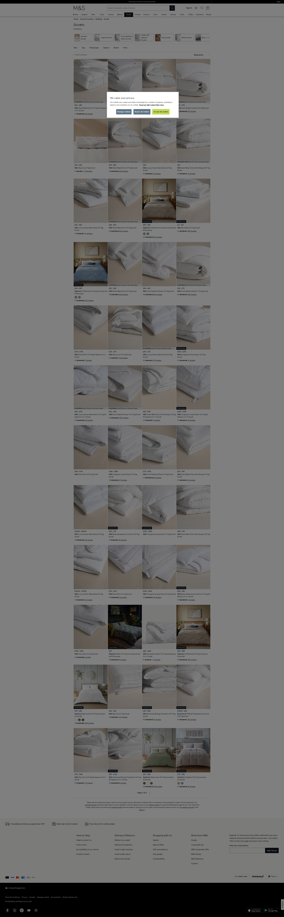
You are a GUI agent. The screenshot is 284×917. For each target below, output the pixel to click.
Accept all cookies (160, 112)
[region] (143, 105)
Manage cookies (123, 112)
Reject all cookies (142, 112)
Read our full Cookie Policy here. (151, 105)
